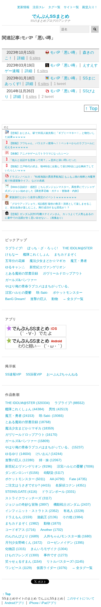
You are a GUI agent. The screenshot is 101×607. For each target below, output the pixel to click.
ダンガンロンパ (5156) (22, 473)
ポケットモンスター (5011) (25, 479)
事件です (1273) (56, 555)
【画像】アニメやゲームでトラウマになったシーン (39, 153)
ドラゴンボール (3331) (59, 491)
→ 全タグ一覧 (73, 299)
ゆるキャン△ (15, 267)
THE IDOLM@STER (77, 248)
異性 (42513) (58, 409)
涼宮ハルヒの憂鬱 (18, 292)
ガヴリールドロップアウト (62, 273)
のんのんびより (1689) (22, 536)
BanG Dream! (15, 299)
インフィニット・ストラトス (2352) (32, 511)
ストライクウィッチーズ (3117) (28, 498)
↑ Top (91, 108)
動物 (54, 299)
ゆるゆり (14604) (18, 454)
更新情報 (23, 7)
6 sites (35, 58)
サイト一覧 (71, 7)
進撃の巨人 (38, 299)
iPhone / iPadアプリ (43, 603)
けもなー (11, 254)
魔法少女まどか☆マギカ (48, 261)
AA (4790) (57, 479)
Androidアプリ (14, 603)
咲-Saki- (42, 292)
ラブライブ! (14, 248)
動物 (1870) (52, 523)
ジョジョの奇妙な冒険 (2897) (27, 504)
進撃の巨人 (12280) (19, 460)
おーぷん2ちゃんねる (62, 374)
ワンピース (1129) (18, 568)
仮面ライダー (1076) (52, 568)
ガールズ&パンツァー (21, 280)
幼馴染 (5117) (54, 473)
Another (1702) (51, 530)
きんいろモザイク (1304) (49, 549)
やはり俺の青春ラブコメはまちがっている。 (38, 286)
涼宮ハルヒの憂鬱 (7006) (75, 466)
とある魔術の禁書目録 (21, 273)
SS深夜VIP (34, 374)
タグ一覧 (54, 7)
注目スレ (39, 7)
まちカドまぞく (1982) (22, 523)
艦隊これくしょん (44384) (24, 409)
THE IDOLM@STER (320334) (27, 403)
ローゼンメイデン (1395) (65, 542)
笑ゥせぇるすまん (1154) (23, 561)
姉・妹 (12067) (50, 460)
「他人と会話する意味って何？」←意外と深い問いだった (43, 160)
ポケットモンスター (67, 292)
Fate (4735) (78, 479)
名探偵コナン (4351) (70, 485)
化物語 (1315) (15, 549)
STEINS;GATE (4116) (21, 491)
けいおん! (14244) (49, 454)
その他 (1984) (72, 517)
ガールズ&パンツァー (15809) (27, 441)
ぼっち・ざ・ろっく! (42, 248)
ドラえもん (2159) (18, 517)
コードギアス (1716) (20, 530)
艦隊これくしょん (36, 254)
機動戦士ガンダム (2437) (72, 504)
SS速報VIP (13, 374)
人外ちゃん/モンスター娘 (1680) (68, 536)
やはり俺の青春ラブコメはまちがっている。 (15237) (44, 447)
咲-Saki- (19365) (51, 416)
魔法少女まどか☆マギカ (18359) (29, 428)
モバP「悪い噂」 (64, 52)
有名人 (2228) (73, 511)
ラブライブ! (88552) (69, 403)
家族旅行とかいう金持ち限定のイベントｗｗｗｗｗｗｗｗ (43, 197)
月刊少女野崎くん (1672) (23, 542)
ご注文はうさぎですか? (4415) (28, 485)
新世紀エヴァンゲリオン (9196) (28, 466)
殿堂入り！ (89, 7)
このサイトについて (80, 598)
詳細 (21, 58)
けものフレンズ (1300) (22, 555)
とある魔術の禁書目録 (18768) (28, 422)
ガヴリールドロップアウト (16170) (31, 434)
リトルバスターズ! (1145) (65, 561)
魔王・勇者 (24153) (19, 416)
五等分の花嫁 (15, 261)
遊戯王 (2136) (47, 517)
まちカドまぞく (65, 254)
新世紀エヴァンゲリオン (48, 267)
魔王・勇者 (78, 261)
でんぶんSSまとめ (50, 16)
